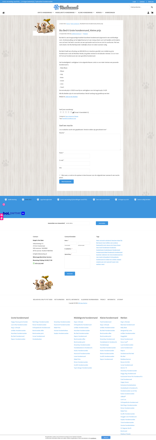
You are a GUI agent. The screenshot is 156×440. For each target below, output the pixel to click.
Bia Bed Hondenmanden (81, 333)
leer (108, 254)
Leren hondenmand (80, 356)
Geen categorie (69, 116)
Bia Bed (123, 356)
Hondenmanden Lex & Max (129, 391)
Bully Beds (124, 327)
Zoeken (152, 7)
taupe (113, 262)
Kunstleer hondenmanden (19, 333)
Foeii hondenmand (105, 322)
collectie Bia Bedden (71, 97)
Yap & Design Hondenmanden (83, 368)
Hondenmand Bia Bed (127, 353)
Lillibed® (123, 396)
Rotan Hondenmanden (39, 325)
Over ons (151, 1)
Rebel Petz (57, 327)
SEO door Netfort (82, 303)
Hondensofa (111, 252)
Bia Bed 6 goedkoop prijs (69, 118)
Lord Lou (123, 399)
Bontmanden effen (38, 330)
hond (100, 247)
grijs (111, 245)
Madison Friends (126, 434)
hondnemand (118, 252)
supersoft (109, 262)
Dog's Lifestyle (15, 327)
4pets (97, 240)
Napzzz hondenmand (80, 336)
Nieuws (76, 116)
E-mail (61, 160)
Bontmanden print (38, 333)
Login (134, 1)
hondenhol (113, 247)
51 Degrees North (126, 428)
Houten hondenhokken (61, 330)
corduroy (115, 243)
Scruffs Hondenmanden (81, 365)
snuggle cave (99, 262)
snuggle (119, 259)
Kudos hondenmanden (127, 394)
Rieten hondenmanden (107, 353)
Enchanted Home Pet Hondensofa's (132, 376)
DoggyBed (124, 336)
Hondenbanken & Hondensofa (83, 348)
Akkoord (106, 437)
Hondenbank (106, 247)
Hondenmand (116, 250)
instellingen (93, 438)
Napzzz (123, 350)
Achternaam (81, 245)
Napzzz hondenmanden (18, 339)
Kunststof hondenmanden (62, 325)
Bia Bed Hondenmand (17, 336)
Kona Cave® (124, 342)
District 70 (124, 368)
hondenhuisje (100, 250)
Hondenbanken (37, 339)
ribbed (107, 259)
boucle (100, 243)
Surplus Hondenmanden (61, 333)
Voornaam (67, 245)
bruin (104, 243)
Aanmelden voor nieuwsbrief (56, 223)
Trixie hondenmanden (127, 422)
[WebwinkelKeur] (3, 204)
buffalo (108, 243)
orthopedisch (106, 257)
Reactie (62, 133)
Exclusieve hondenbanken (128, 385)
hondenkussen (108, 250)
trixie (117, 262)
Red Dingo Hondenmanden (40, 322)
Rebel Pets (77, 359)
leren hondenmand (115, 254)
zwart (102, 264)
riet (111, 259)
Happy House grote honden (19, 322)
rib (105, 259)
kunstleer (99, 254)
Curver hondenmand (38, 336)
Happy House (116, 245)
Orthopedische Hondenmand (41, 327)
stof (105, 262)
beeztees (114, 240)
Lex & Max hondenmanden (19, 325)
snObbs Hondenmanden (18, 330)
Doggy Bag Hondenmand (128, 373)
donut (108, 245)
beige (118, 240)
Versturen (70, 273)
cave (111, 243)
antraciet (102, 240)
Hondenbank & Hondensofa (108, 342)
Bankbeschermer (126, 359)
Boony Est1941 (125, 362)
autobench (108, 240)
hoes (97, 247)
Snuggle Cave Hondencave (129, 417)
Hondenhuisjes (104, 345)
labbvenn (104, 254)
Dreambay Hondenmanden (62, 322)
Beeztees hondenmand (128, 325)
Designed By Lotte (101, 245)
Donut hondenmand (127, 339)
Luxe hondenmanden (127, 345)
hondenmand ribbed (101, 252)
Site (60, 168)
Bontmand (124, 431)
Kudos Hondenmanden (81, 350)
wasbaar (98, 264)
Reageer (85, 33)
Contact (142, 1)
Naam (61, 153)
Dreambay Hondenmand (107, 339)
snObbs (114, 259)
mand (100, 257)
